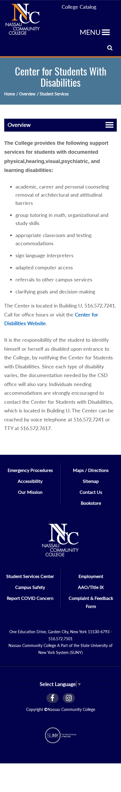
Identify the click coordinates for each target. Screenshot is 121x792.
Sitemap (91, 481)
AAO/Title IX (91, 587)
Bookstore (91, 503)
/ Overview (25, 93)
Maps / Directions (91, 470)
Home (9, 93)
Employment (91, 576)
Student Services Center (30, 576)
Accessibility (30, 481)
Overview (19, 124)
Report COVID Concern (30, 598)
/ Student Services (53, 93)
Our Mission (30, 492)
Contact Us (91, 492)
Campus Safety (30, 587)
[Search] (110, 47)
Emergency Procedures (30, 470)
